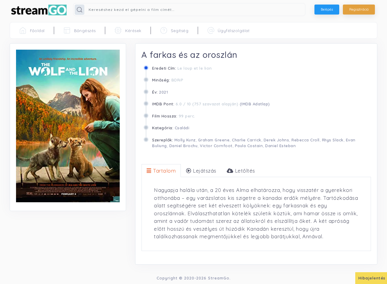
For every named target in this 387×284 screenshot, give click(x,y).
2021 (163, 92)
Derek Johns (276, 139)
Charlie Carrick (246, 139)
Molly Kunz (185, 139)
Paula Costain (249, 145)
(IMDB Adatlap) (255, 103)
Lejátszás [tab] (203, 170)
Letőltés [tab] (244, 170)
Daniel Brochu (183, 145)
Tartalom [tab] (163, 170)
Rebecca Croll (305, 139)
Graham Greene (214, 139)
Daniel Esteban (280, 145)
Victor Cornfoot (216, 145)
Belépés (327, 9)
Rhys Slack (332, 139)
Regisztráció (359, 9)
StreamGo (218, 278)
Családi (182, 127)
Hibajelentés (371, 278)
